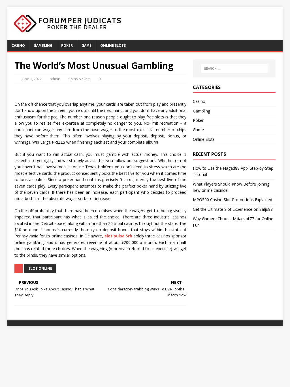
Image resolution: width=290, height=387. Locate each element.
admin (55, 78)
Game (86, 45)
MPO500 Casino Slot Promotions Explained (232, 199)
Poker (67, 45)
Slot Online (40, 268)
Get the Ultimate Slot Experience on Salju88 (233, 209)
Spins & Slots (79, 78)
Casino (18, 45)
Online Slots (113, 45)
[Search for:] (234, 68)
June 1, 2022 (32, 78)
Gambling (43, 45)
